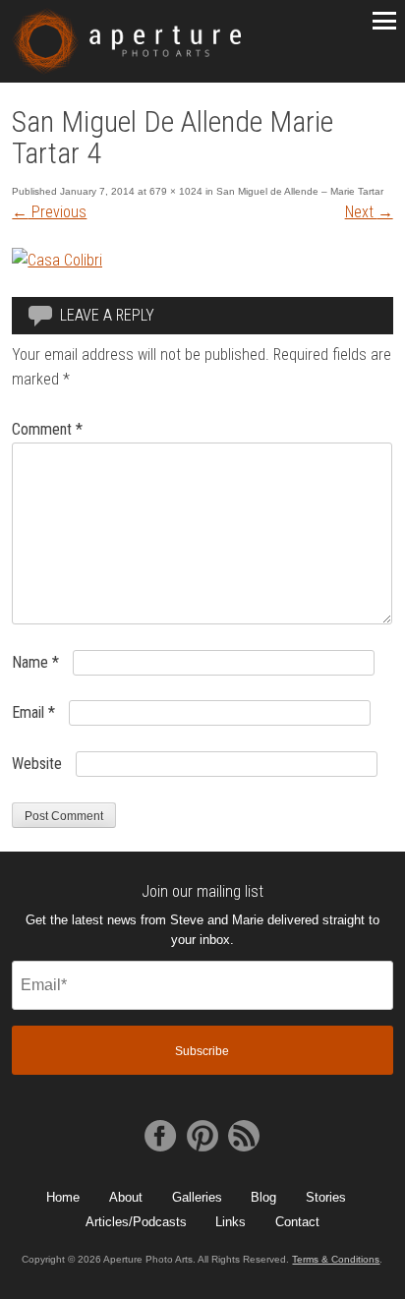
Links (230, 1221)
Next (369, 212)
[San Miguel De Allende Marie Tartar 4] (57, 260)
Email (33, 712)
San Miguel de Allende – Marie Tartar (299, 191)
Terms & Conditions (335, 1259)
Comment (47, 429)
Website (37, 763)
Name (35, 662)
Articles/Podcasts (136, 1221)
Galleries (197, 1197)
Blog (263, 1197)
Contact (297, 1221)
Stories (326, 1197)
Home (63, 1197)
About (126, 1197)
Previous (49, 212)
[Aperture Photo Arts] (126, 41)
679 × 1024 (175, 191)
